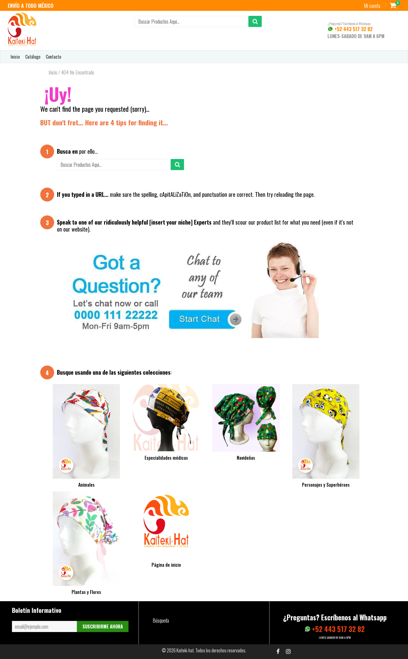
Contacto (53, 56)
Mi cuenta (372, 5)
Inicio (15, 56)
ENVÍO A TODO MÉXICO (31, 5)
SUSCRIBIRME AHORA (102, 626)
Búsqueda (161, 620)
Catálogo (32, 56)
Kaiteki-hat (185, 650)
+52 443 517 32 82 (352, 29)
